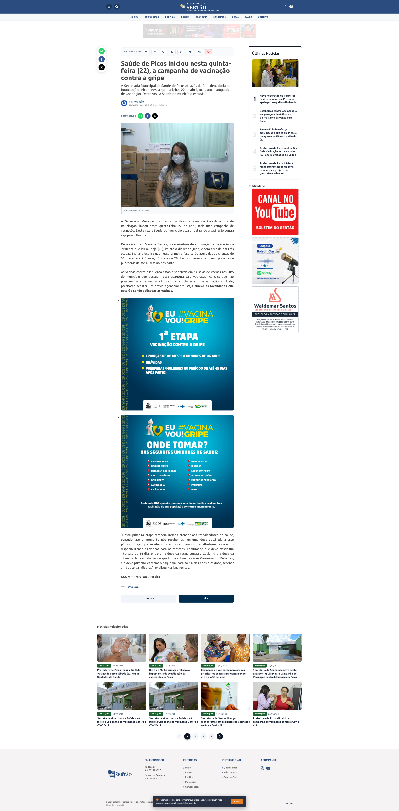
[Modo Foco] (190, 51)
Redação (139, 101)
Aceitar (236, 801)
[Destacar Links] (181, 51)
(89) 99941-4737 (153, 770)
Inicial (134, 17)
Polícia (185, 17)
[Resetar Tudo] (208, 51)
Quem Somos (151, 17)
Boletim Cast (230, 777)
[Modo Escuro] (163, 51)
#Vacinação (134, 587)
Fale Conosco (230, 772)
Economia (201, 17)
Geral (235, 17)
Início (206, 598)
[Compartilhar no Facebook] (102, 59)
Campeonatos (192, 787)
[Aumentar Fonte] (146, 51)
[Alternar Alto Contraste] (172, 51)
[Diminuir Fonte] (154, 51)
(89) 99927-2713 (153, 778)
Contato (263, 17)
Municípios (219, 17)
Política (170, 17)
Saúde (248, 17)
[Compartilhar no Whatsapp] (102, 51)
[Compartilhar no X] (102, 67)
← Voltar (148, 598)
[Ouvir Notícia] (199, 51)
